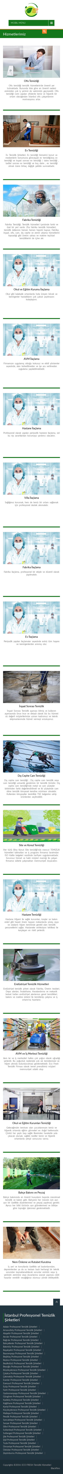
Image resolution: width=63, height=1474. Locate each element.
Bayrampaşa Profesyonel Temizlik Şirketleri (23, 1354)
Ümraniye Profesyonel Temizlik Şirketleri (21, 1447)
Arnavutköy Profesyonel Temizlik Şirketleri (22, 1330)
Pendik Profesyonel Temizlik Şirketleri (20, 1417)
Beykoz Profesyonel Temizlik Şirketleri (20, 1360)
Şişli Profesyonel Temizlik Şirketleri (19, 1440)
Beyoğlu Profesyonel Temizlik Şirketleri (21, 1367)
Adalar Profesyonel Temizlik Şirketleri (20, 1327)
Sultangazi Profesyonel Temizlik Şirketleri (22, 1433)
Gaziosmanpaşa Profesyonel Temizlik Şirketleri (24, 1393)
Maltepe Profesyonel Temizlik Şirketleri (21, 1413)
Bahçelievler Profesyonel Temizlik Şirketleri (22, 1343)
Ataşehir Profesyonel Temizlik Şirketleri (21, 1333)
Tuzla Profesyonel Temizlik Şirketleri (19, 1443)
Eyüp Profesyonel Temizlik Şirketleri (19, 1387)
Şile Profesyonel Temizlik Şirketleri (18, 1437)
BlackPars (55, 1468)
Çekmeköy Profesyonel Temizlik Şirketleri (22, 1377)
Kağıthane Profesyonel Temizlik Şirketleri (22, 1403)
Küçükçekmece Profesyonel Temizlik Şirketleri (24, 1410)
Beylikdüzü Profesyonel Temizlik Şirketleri (22, 1364)
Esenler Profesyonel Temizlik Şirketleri (20, 1380)
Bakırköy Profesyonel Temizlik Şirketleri (21, 1347)
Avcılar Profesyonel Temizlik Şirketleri (20, 1337)
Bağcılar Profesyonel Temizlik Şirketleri (21, 1340)
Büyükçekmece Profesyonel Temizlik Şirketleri (24, 1370)
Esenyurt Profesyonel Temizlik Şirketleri (21, 1383)
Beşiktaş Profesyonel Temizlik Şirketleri (21, 1357)
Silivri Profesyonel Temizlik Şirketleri (19, 1427)
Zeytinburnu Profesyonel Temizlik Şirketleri (23, 1453)
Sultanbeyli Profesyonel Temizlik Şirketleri (22, 1430)
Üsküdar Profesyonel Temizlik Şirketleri (21, 1450)
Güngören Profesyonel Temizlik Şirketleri (22, 1397)
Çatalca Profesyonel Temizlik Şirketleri (20, 1373)
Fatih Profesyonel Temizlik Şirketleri (19, 1390)
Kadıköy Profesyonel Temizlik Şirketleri (21, 1400)
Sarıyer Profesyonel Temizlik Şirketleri (20, 1423)
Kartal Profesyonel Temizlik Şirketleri (20, 1407)
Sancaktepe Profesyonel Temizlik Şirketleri (22, 1420)
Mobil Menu (18, 23)
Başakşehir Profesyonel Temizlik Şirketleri (22, 1350)
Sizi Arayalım (44, 31)
